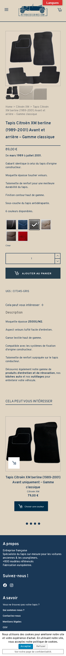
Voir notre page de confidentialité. (33, 651)
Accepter (26, 646)
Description (14, 313)
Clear (8, 245)
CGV (5, 627)
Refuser (40, 646)
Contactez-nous (12, 616)
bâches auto (14, 377)
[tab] (14, 313)
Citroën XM (22, 107)
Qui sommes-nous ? (13, 610)
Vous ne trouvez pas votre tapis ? (21, 604)
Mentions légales (12, 621)
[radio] (11, 225)
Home (9, 107)
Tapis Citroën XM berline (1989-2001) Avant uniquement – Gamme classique (33, 482)
